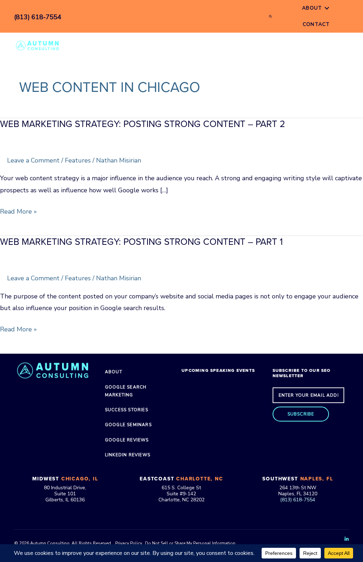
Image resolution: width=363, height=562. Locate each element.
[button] (301, 414)
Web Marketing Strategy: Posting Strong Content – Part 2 (142, 124)
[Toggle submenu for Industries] (233, 45)
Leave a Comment (33, 160)
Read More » (18, 212)
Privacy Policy (128, 543)
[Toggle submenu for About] (327, 8)
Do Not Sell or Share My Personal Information (190, 543)
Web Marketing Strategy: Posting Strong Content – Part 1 (141, 241)
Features (78, 160)
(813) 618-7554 (297, 499)
